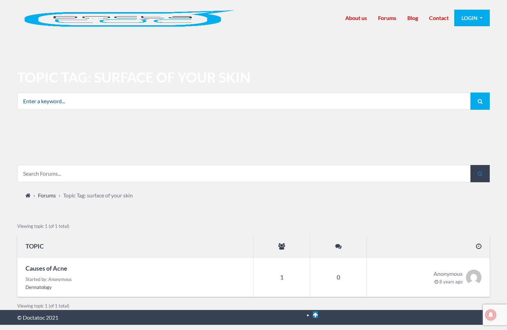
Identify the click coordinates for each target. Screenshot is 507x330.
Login (469, 18)
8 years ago (451, 281)
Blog (412, 17)
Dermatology (39, 287)
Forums (387, 17)
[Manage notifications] (490, 314)
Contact (439, 17)
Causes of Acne (46, 268)
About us (356, 17)
